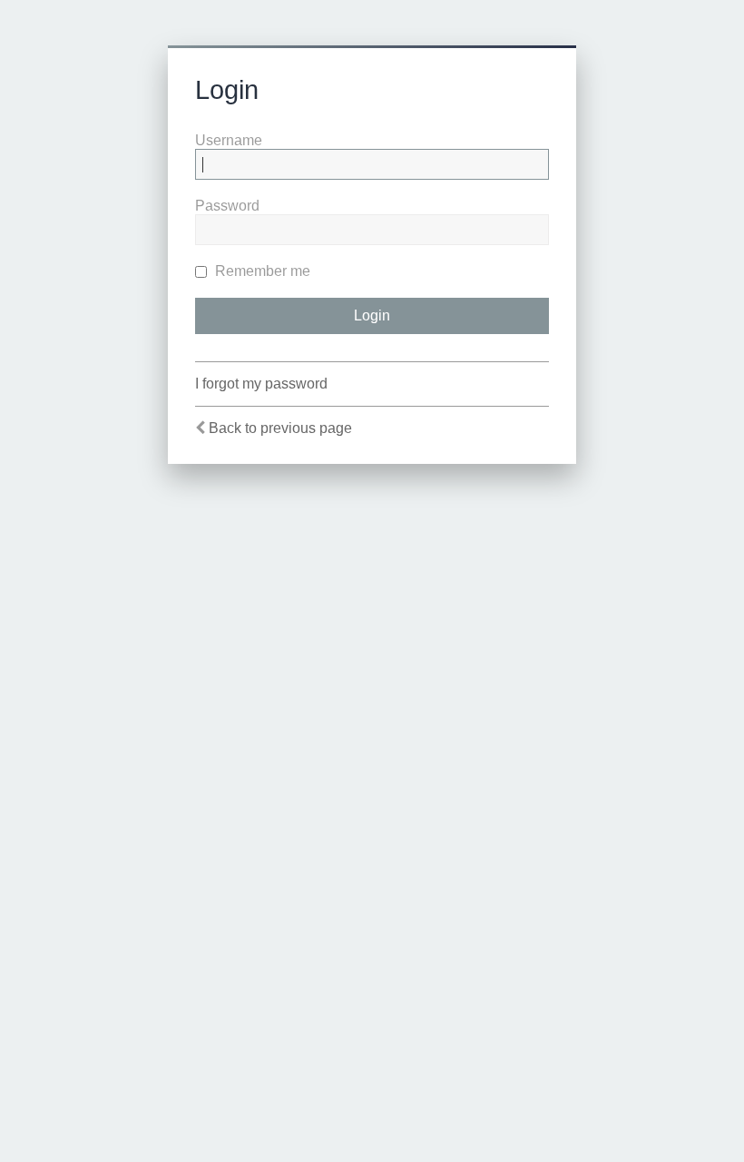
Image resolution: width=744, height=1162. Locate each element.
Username (228, 140)
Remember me (260, 271)
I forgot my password (261, 383)
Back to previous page (280, 428)
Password (227, 205)
